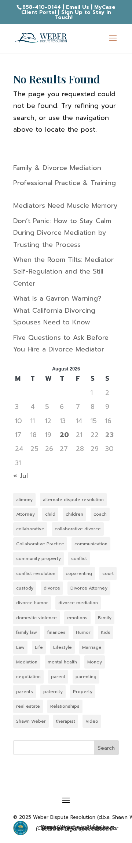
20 (64, 435)
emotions (77, 617)
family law (26, 632)
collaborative (30, 529)
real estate (28, 706)
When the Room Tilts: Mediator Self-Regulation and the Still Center (63, 272)
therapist (65, 721)
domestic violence (36, 617)
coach (100, 514)
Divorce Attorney (88, 588)
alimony (24, 499)
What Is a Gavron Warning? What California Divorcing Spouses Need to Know (57, 310)
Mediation (26, 662)
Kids (105, 632)
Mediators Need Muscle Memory (65, 205)
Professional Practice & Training (64, 183)
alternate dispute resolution (73, 499)
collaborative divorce (78, 529)
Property (82, 691)
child (50, 514)
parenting (86, 676)
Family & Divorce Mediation (57, 168)
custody (24, 588)
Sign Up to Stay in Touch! (83, 14)
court (108, 573)
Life (39, 647)
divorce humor (32, 602)
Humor (83, 632)
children (74, 514)
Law (20, 647)
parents (24, 691)
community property (38, 558)
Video (91, 721)
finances (56, 632)
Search (106, 748)
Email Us (77, 7)
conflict (79, 558)
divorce (52, 588)
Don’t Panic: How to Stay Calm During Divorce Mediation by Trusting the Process (62, 233)
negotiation (28, 676)
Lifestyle (62, 647)
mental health (62, 662)
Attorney (25, 514)
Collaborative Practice (40, 544)
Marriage (92, 647)
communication (90, 544)
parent (58, 676)
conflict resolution (35, 573)
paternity (53, 691)
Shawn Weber (31, 721)
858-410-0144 (41, 7)
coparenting (79, 573)
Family (104, 617)
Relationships (65, 706)
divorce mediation (78, 602)
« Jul (20, 476)
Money (94, 662)
